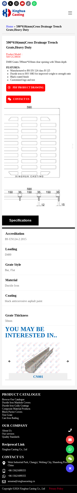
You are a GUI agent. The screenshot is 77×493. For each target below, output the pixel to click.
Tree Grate (7, 415)
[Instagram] (16, 3)
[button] (70, 13)
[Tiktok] (28, 3)
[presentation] (9, 361)
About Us (7, 430)
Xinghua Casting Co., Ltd (14, 449)
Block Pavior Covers (12, 411)
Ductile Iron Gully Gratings (15, 405)
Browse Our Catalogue (13, 399)
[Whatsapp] (34, 3)
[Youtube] (22, 3)
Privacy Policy (56, 488)
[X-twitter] (10, 3)
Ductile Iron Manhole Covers (16, 402)
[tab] (20, 220)
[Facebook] (4, 3)
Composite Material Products (16, 408)
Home (9, 26)
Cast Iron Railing (10, 418)
